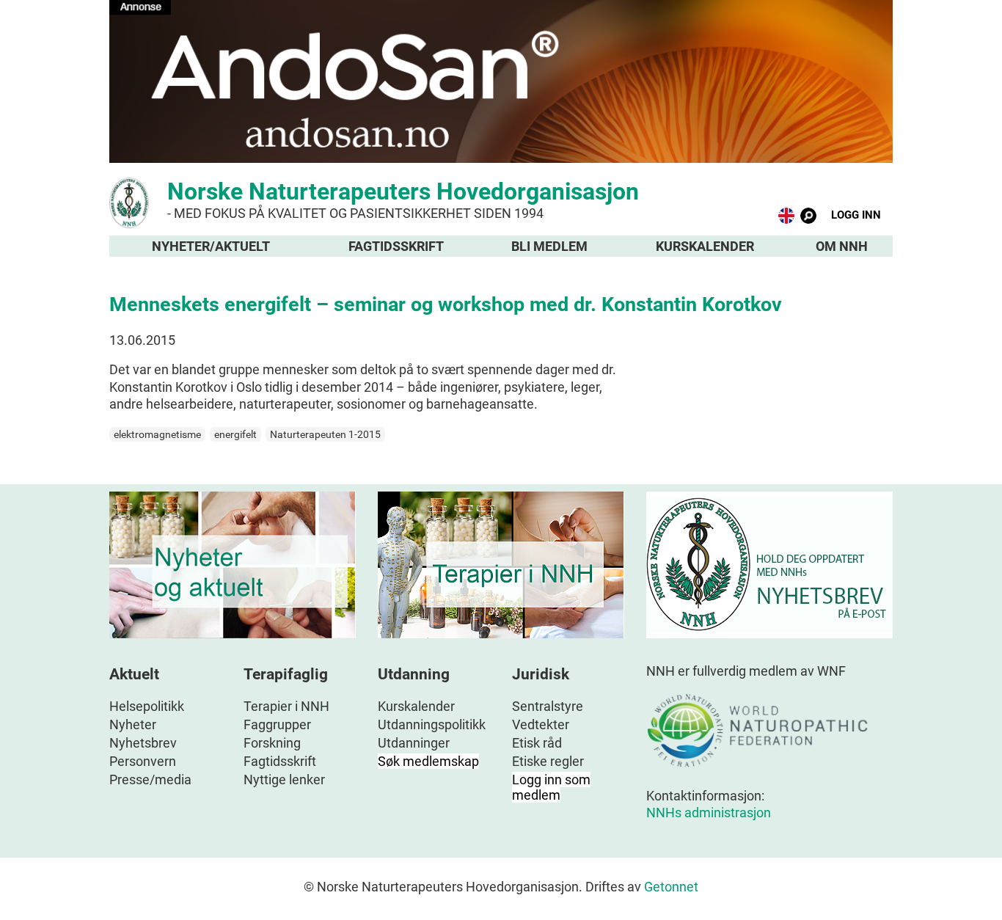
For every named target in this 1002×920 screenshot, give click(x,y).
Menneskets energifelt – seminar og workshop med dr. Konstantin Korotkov (445, 304)
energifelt (235, 434)
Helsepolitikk (146, 706)
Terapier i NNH (286, 706)
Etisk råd (537, 743)
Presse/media (150, 779)
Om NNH (842, 246)
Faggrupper (277, 724)
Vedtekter (540, 724)
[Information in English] (786, 219)
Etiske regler (548, 761)
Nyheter (132, 724)
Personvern (142, 761)
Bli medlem (549, 246)
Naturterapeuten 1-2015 (325, 434)
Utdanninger (414, 743)
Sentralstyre (547, 706)
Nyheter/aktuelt (211, 246)
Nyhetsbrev (143, 743)
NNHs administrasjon (708, 812)
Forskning (272, 743)
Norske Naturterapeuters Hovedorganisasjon (403, 199)
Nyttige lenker (284, 779)
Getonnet (671, 886)
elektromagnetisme (157, 434)
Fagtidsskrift (396, 246)
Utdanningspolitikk (432, 724)
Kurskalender (705, 246)
